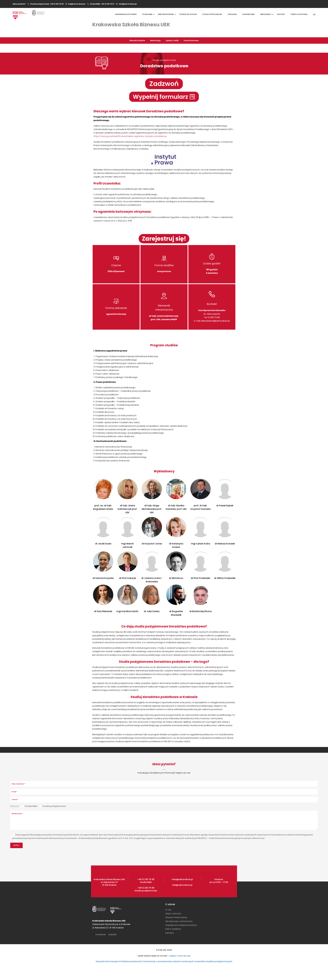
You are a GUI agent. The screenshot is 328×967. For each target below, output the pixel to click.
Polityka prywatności (131, 961)
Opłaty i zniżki (172, 40)
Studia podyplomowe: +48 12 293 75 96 (47, 4)
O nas (168, 909)
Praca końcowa (191, 40)
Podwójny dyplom (188, 14)
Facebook (100, 934)
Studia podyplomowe (212, 14)
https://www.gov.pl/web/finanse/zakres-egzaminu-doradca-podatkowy (130, 136)
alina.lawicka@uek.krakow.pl (215, 320)
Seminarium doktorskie (126, 14)
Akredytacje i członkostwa (179, 921)
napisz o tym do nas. (180, 955)
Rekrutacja (155, 40)
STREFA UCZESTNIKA (299, 14)
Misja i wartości (173, 913)
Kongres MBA (248, 14)
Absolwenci (265, 14)
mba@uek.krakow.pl (128, 4)
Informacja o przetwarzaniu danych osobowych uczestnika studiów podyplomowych (188, 961)
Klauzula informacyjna (107, 961)
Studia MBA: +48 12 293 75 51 (102, 4)
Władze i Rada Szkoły (176, 917)
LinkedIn (112, 934)
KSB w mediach (173, 929)
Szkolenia (232, 14)
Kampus (169, 932)
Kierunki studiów (137, 40)
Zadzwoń (164, 83)
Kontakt (281, 14)
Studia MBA (147, 14)
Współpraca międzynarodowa (181, 925)
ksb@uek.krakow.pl (76, 4)
